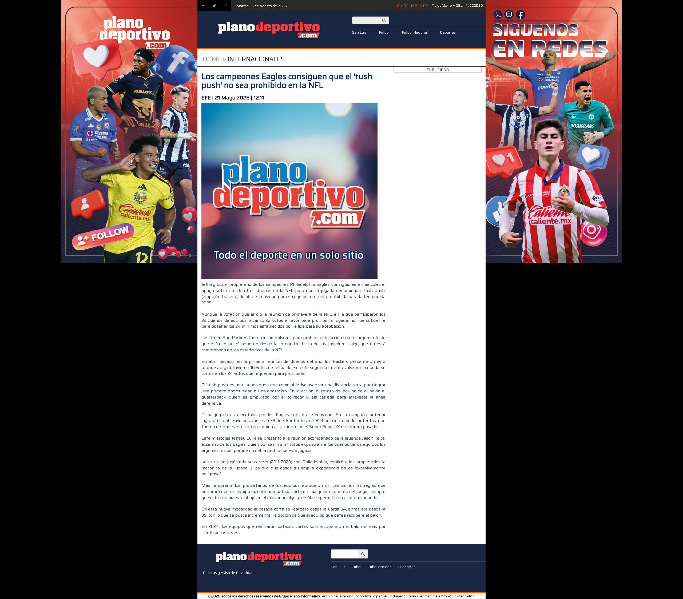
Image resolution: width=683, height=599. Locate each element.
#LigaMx (439, 5)
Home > (214, 59)
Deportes (448, 32)
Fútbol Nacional (415, 32)
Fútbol (384, 32)
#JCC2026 (474, 5)
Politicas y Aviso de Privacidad (228, 573)
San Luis (359, 32)
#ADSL (456, 5)
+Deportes (406, 566)
